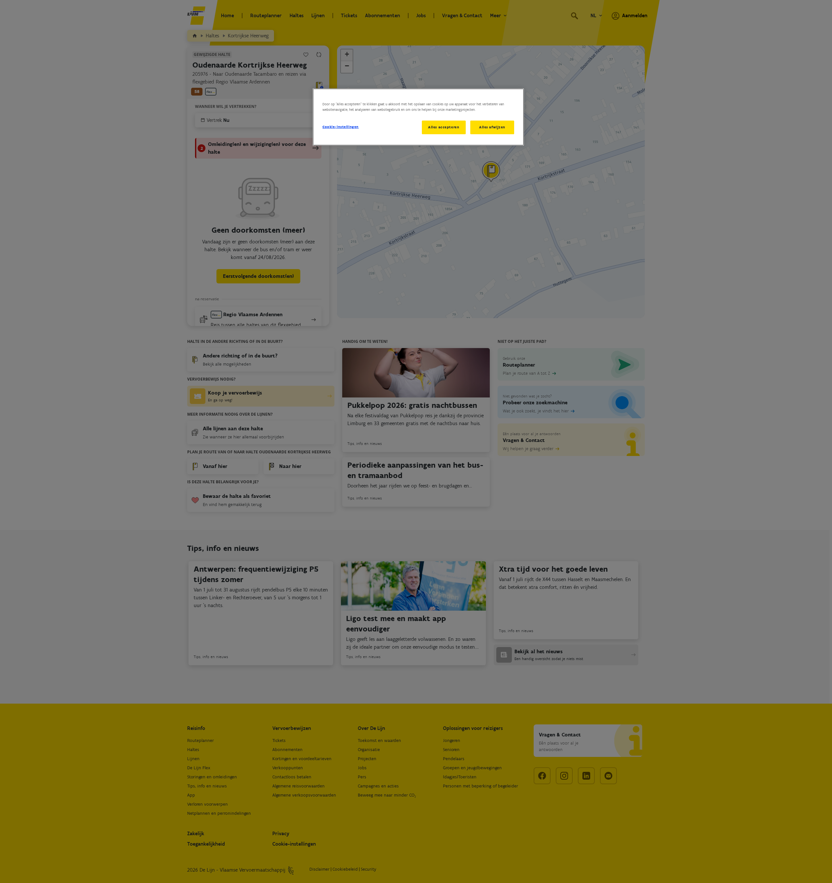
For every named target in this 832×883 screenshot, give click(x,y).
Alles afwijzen (492, 127)
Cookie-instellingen (340, 126)
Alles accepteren (443, 127)
